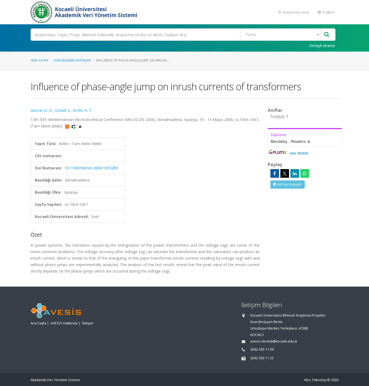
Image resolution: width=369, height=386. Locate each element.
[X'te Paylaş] (284, 173)
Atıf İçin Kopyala (289, 184)
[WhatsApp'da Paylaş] (304, 173)
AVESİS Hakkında (64, 323)
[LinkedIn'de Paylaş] (294, 173)
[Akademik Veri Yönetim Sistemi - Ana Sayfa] (42, 12)
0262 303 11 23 (262, 358)
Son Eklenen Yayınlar (72, 60)
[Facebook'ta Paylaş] (274, 173)
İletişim (87, 323)
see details (299, 153)
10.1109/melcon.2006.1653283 (91, 167)
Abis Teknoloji (315, 380)
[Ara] (327, 35)
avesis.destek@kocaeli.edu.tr (273, 341)
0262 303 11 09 (262, 349)
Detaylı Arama (322, 45)
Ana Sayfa (39, 60)
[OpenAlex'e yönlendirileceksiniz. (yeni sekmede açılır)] (80, 126)
